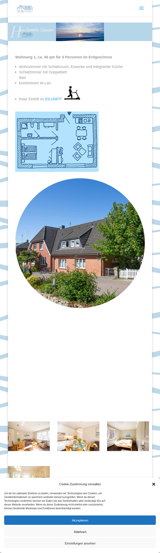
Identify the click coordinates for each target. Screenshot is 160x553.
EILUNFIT (54, 98)
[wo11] (29, 449)
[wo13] (128, 449)
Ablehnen (80, 532)
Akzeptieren (80, 520)
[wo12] (78, 449)
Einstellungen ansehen (80, 543)
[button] (154, 484)
